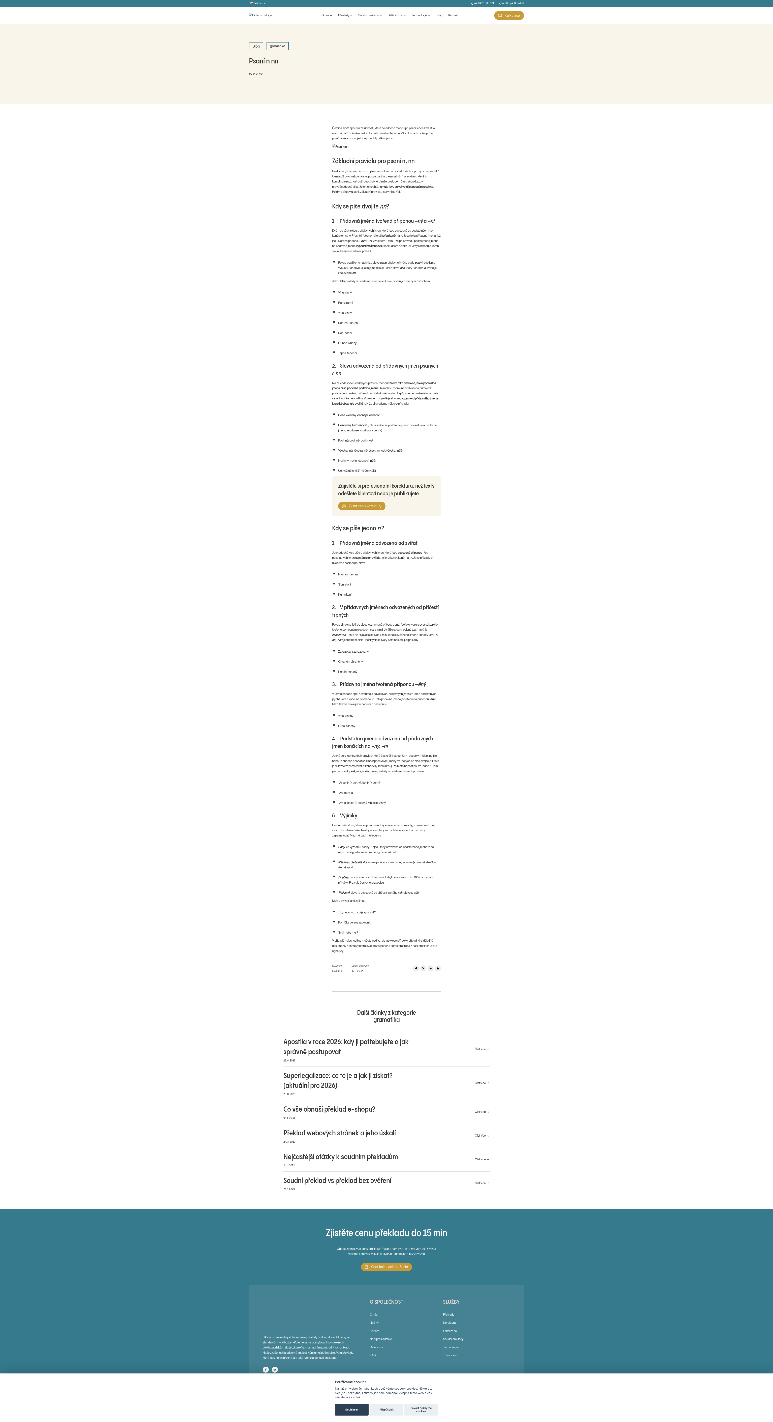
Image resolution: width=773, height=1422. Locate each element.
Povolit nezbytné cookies (421, 1409)
